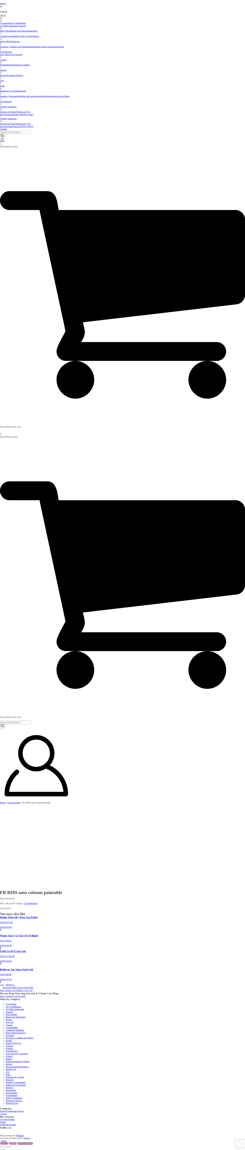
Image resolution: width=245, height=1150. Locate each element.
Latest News (18, 1111)
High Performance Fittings (17, 65)
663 (7, 985)
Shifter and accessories (30, 96)
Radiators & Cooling (9, 91)
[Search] (2, 136)
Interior (3, 70)
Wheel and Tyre (23, 124)
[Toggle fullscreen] (4, 1146)
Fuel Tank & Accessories (11, 54)
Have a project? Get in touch (13, 996)
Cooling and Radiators (29, 36)
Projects (3, 126)
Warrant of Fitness (8, 124)
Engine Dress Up (41, 47)
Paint (2, 86)
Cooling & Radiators (15, 1030)
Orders (3, 1122)
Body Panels (5, 31)
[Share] (7, 1146)
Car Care (10, 1022)
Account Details (7, 1119)
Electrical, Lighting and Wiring (14, 47)
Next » (12, 985)
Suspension (53, 96)
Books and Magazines (21, 31)
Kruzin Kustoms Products (11, 75)
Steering (44, 96)
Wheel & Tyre (12, 1103)
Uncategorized (13, 802)
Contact (3, 129)
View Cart (4, 1143)
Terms (4, 1141)
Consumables (13, 36)
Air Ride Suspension (9, 26)
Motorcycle (11, 1069)
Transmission (6, 101)
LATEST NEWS (25, 126)
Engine (31, 47)
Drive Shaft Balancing (10, 41)
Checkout (13, 1143)
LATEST (22, 114)
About (10, 126)
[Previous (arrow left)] (1, 1149)
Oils (2, 80)
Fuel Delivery (6, 52)
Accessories (5, 23)
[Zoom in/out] (1, 1146)
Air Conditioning (18, 23)
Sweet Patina (63, 96)
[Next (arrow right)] (4, 1149)
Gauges (3, 60)
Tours (15, 126)
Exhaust (53, 47)
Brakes (34, 31)
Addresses (4, 1124)
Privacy (27, 1138)
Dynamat (10, 1035)
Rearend (22, 91)
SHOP (3, 4)
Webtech (20, 1135)
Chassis (3, 36)
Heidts (3, 65)
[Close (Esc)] (10, 1146)
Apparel (22, 26)
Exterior (60, 47)
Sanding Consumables (10, 96)
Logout (12, 1124)
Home (3, 802)
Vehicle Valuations (8, 118)
